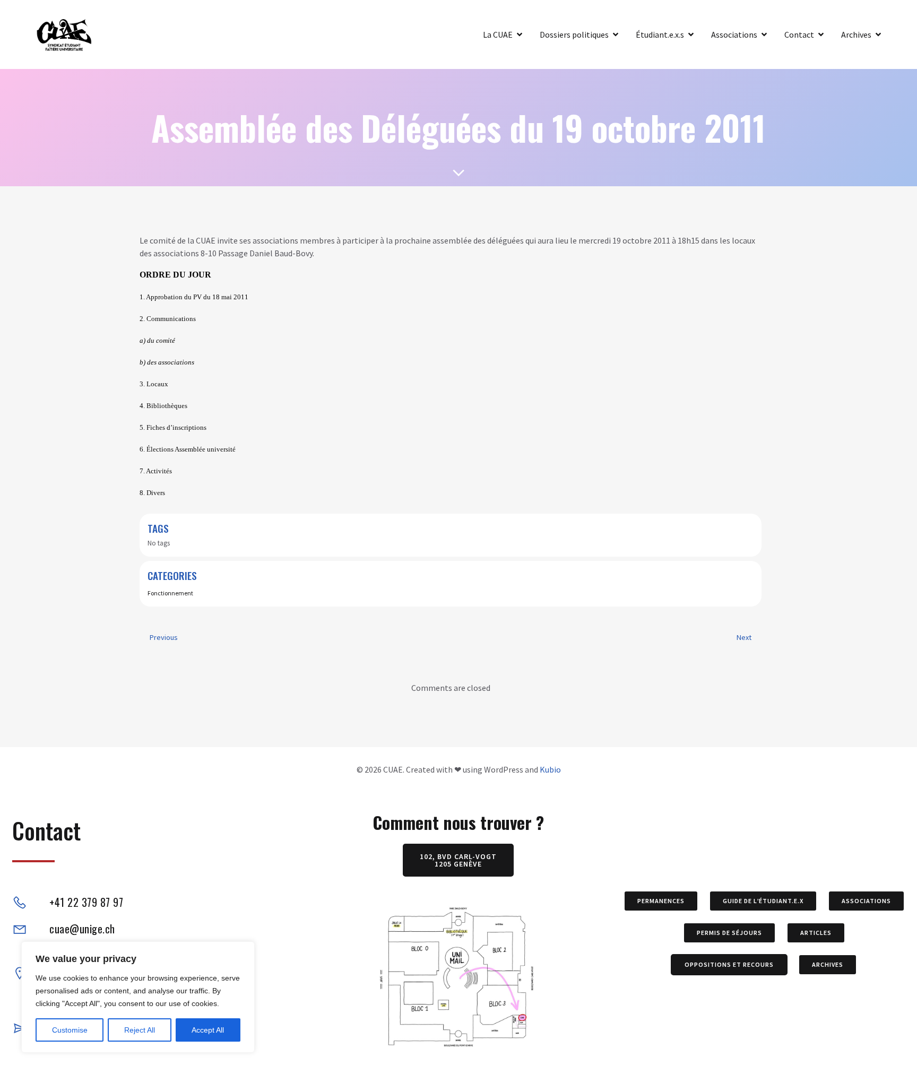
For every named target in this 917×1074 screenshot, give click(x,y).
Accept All (208, 1030)
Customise (70, 1030)
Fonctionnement (170, 593)
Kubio (550, 769)
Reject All (139, 1030)
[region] (138, 997)
